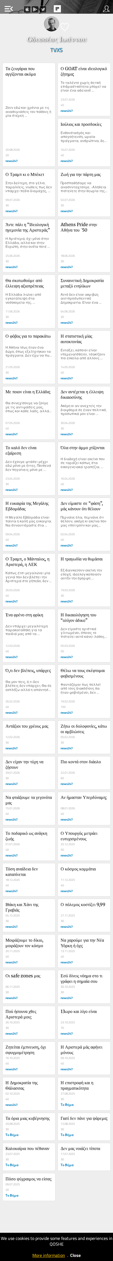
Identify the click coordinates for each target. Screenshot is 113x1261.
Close (75, 1255)
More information (48, 1255)
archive (69, 10)
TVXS (56, 50)
